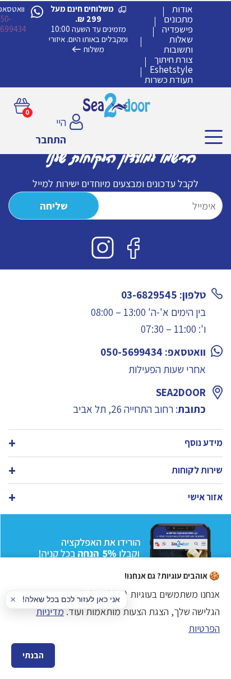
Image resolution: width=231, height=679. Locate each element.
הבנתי (33, 655)
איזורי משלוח (76, 44)
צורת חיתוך (173, 59)
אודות (182, 9)
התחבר (50, 139)
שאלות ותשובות (178, 44)
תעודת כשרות (169, 79)
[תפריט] (214, 137)
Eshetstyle (171, 69)
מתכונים (178, 19)
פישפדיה (177, 29)
